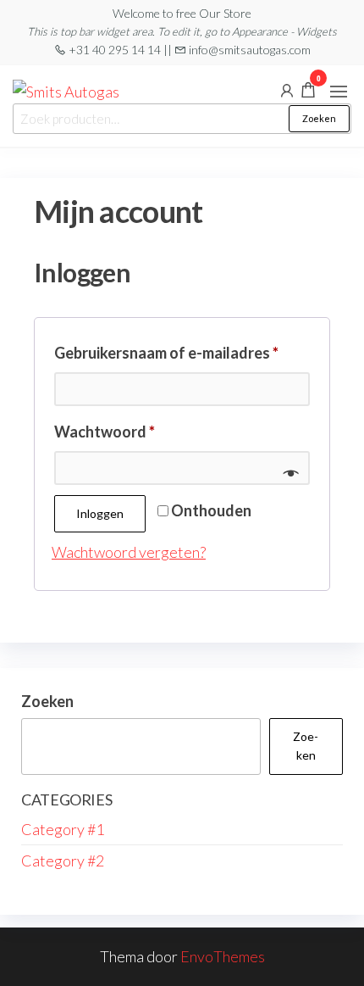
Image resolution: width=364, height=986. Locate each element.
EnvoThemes (222, 956)
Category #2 (62, 860)
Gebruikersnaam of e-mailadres (182, 352)
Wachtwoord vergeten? (129, 552)
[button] (338, 91)
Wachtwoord (129, 431)
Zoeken (319, 118)
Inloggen (100, 513)
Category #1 (62, 829)
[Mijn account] (287, 89)
